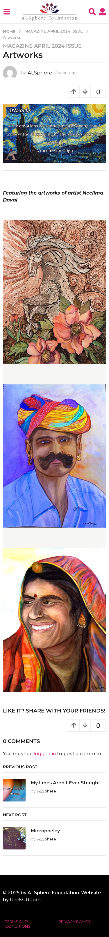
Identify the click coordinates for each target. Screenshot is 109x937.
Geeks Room (25, 899)
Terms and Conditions (18, 924)
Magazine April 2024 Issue (42, 46)
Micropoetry (45, 830)
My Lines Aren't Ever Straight (65, 782)
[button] (6, 11)
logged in (45, 753)
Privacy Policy (74, 921)
